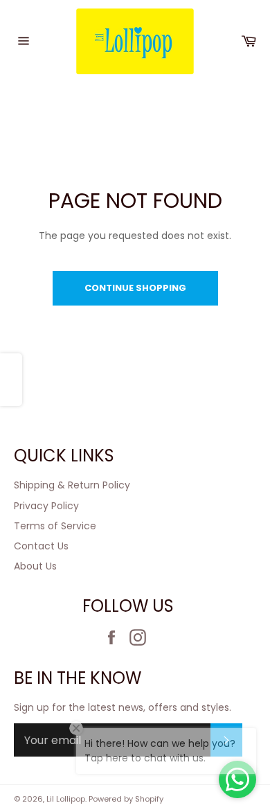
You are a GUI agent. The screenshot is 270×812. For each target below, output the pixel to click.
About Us (35, 566)
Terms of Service (55, 526)
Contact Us (41, 546)
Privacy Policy (46, 506)
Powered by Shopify (126, 798)
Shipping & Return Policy (72, 485)
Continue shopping (135, 287)
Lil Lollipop (65, 798)
